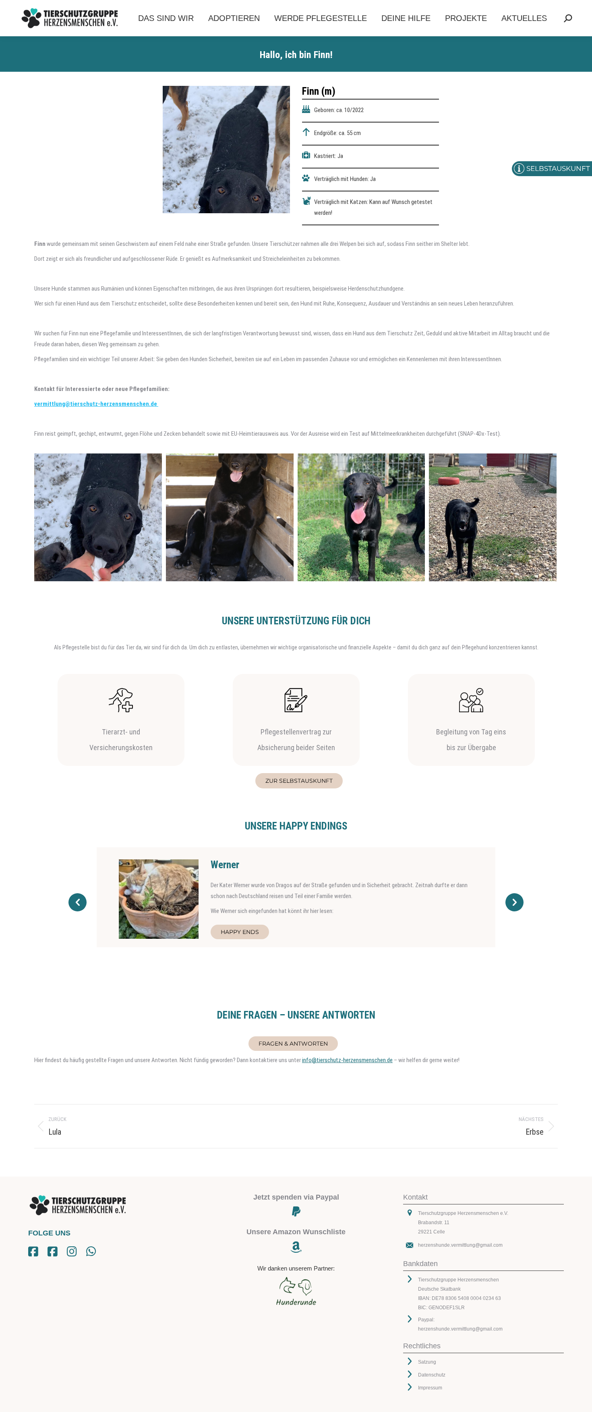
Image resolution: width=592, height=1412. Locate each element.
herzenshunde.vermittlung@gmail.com (460, 1245)
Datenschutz (431, 1375)
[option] (296, 897)
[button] (77, 902)
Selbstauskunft (558, 168)
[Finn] (230, 517)
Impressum (430, 1388)
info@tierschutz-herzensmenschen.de (347, 1060)
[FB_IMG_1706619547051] (361, 517)
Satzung (427, 1362)
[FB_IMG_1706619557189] (98, 517)
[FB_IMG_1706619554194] (493, 517)
